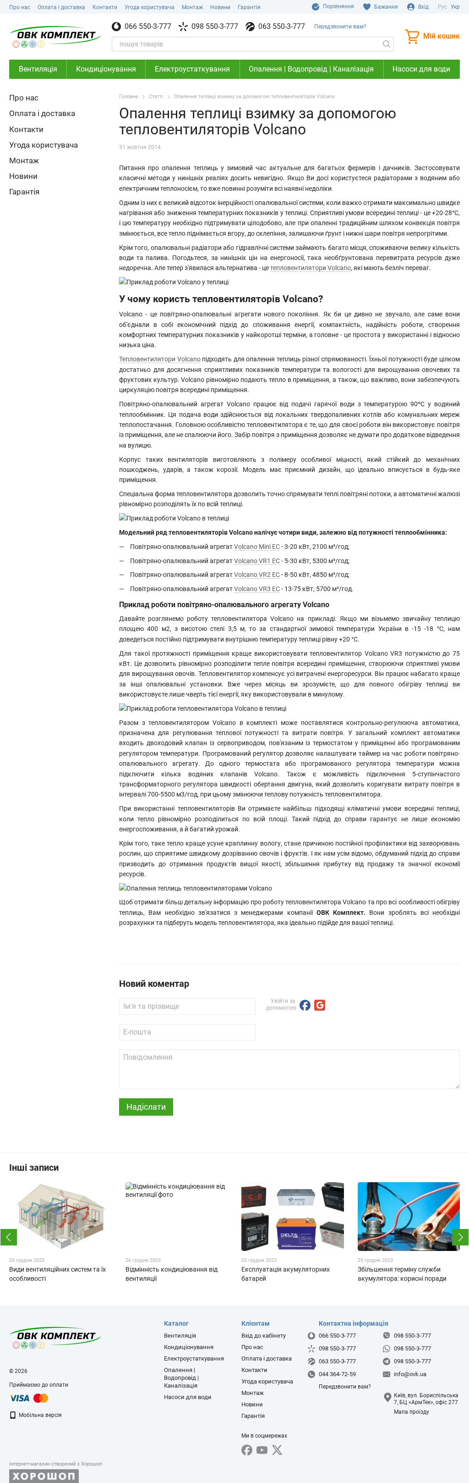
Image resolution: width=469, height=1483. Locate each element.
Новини (220, 7)
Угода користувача (150, 7)
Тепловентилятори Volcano (160, 359)
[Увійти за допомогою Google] (319, 1005)
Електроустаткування (192, 69)
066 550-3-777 (148, 26)
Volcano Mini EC (257, 546)
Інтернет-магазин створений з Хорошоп (55, 1464)
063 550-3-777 (281, 26)
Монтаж (192, 7)
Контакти (105, 7)
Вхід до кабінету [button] (263, 1335)
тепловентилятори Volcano (310, 267)
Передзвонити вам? (340, 26)
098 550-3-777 (214, 26)
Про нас (19, 7)
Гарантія (249, 7)
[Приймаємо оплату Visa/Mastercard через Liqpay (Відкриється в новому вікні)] (29, 1397)
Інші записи (34, 1167)
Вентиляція (38, 69)
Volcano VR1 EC (257, 560)
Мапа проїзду (411, 1412)
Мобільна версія (39, 1415)
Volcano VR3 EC (257, 588)
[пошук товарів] (386, 44)
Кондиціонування (106, 69)
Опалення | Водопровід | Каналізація (311, 69)
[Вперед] (460, 1237)
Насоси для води (421, 69)
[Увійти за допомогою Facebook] (305, 1005)
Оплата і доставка (61, 7)
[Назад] (8, 1237)
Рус (442, 7)
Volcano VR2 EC (257, 574)
